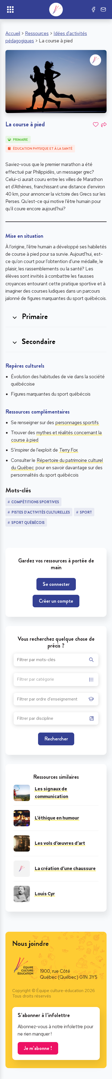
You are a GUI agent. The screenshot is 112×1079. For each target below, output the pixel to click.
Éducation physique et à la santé (43, 148)
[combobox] (56, 679)
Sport (86, 512)
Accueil (12, 33)
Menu (10, 9)
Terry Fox (68, 450)
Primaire (20, 139)
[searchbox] (51, 700)
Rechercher (56, 738)
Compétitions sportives (35, 502)
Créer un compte (56, 601)
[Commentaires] (103, 9)
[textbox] (35, 680)
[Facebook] (93, 9)
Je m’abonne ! (38, 1048)
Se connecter (56, 584)
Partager (104, 124)
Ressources (37, 33)
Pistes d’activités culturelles (40, 512)
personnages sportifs (77, 423)
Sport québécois (28, 522)
